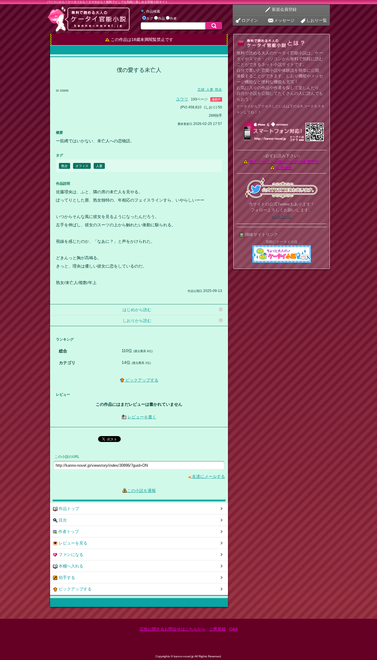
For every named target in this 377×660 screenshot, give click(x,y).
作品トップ (68, 508)
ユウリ (182, 99)
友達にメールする (208, 476)
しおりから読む (137, 320)
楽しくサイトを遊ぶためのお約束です (284, 161)
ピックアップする (141, 380)
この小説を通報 (141, 490)
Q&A (233, 629)
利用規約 (284, 167)
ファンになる (70, 554)
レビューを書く (142, 417)
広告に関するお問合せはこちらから (173, 629)
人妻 (99, 166)
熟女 (64, 166)
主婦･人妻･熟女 (209, 90)
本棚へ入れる (70, 566)
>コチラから (281, 216)
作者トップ (68, 531)
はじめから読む (137, 309)
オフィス (81, 166)
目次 (62, 520)
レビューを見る (72, 543)
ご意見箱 (217, 629)
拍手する (66, 577)
